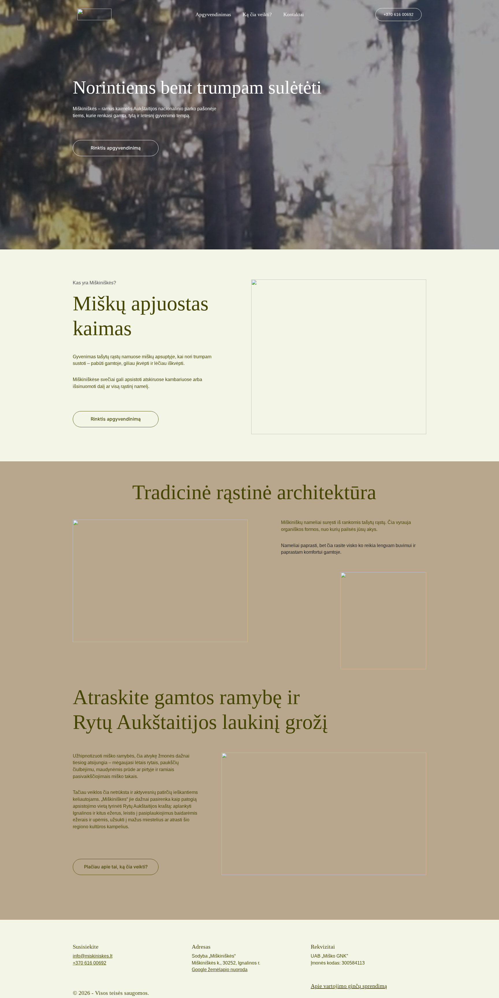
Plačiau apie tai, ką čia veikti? (116, 867)
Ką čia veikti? (257, 14)
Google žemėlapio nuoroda (219, 969)
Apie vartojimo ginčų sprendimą (349, 986)
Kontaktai (293, 14)
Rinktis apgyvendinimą (116, 419)
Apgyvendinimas (213, 14)
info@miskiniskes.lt (92, 956)
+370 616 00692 (398, 14)
